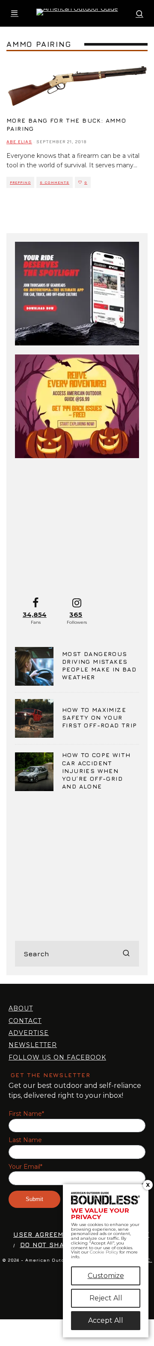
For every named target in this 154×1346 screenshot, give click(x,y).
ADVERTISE (29, 1033)
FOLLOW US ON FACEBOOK (57, 1057)
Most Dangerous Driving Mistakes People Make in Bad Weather (99, 665)
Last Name (25, 1140)
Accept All (105, 1320)
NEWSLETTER (33, 1045)
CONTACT (25, 1021)
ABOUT (21, 1008)
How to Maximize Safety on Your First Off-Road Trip (99, 717)
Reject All (105, 1298)
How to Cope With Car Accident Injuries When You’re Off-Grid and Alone (96, 770)
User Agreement (45, 1234)
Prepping (20, 182)
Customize (106, 1276)
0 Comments (54, 182)
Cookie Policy (104, 1252)
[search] (126, 954)
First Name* (26, 1114)
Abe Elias (19, 141)
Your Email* (25, 1166)
